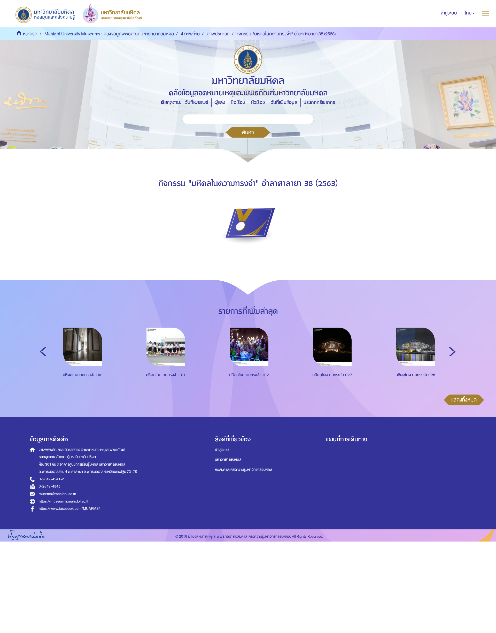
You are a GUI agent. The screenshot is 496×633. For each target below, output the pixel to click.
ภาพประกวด (218, 34)
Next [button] (452, 351)
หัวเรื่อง (258, 102)
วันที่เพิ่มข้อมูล (284, 102)
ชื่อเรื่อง (238, 102)
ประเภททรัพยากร (319, 102)
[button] (470, 13)
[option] (81, 362)
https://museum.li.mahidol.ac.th (64, 501)
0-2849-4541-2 (51, 479)
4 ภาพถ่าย (190, 34)
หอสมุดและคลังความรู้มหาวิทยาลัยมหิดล (243, 469)
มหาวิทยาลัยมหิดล (228, 459)
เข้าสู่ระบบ (222, 449)
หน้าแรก (30, 34)
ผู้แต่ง (219, 102)
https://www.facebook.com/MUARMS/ (69, 508)
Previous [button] (43, 351)
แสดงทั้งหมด (464, 399)
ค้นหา (248, 132)
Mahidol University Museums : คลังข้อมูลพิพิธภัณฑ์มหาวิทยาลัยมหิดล (109, 34)
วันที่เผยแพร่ (196, 102)
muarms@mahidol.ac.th (57, 494)
